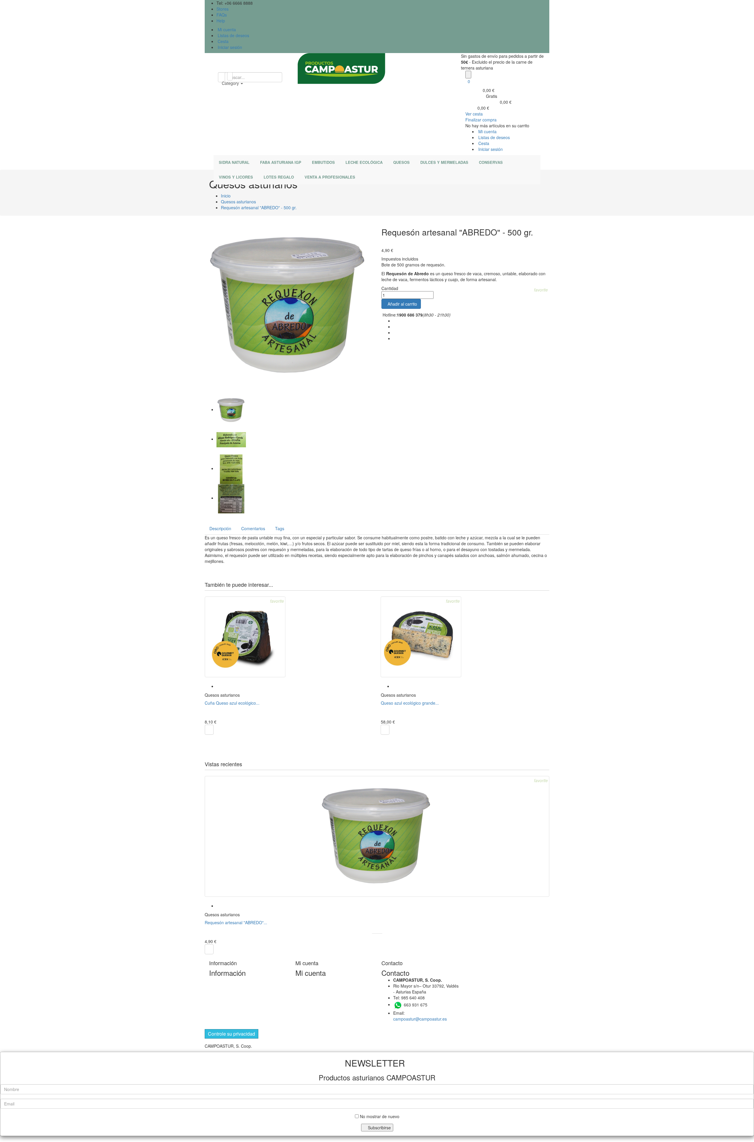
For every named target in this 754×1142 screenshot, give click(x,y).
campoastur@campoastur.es (420, 1019)
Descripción (220, 528)
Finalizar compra (481, 120)
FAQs (221, 15)
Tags (279, 528)
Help (220, 21)
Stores (222, 9)
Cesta (222, 41)
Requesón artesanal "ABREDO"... (236, 922)
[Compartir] (394, 321)
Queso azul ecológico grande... (410, 703)
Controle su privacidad (231, 1033)
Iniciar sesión (229, 47)
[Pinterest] (394, 339)
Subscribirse (379, 1128)
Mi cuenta (226, 29)
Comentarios (253, 528)
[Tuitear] (394, 327)
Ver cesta (474, 114)
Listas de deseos (232, 35)
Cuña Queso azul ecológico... (232, 703)
